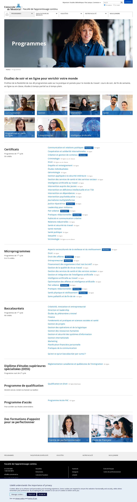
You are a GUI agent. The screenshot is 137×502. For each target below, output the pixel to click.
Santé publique (55, 232)
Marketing (52, 341)
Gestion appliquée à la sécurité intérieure (67, 176)
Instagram (75, 472)
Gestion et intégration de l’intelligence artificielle (70, 274)
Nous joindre (113, 455)
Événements (39, 472)
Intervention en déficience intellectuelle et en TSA (71, 189)
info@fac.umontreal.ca (11, 474)
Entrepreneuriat (45, 135)
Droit (50, 162)
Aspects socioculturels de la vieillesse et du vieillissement (74, 249)
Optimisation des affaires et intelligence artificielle (71, 281)
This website (108, 5)
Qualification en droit (58, 383)
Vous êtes (60, 455)
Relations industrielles (58, 221)
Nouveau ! (89, 148)
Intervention (76, 113)
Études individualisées (58, 169)
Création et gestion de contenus (63, 155)
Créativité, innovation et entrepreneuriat (67, 306)
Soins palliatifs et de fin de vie (61, 296)
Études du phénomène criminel (62, 313)
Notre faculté (88, 455)
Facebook (75, 469)
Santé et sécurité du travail (60, 225)
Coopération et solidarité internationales (67, 151)
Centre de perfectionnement (64, 440)
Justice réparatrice (56, 203)
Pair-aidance (53, 210)
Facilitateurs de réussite (39, 455)
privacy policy (20, 498)
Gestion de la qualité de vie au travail (65, 267)
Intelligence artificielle (81, 135)
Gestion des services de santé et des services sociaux (72, 179)
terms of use (32, 498)
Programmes (9, 455)
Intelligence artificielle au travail (62, 182)
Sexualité (52, 235)
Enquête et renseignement (60, 165)
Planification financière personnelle (64, 344)
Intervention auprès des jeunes (62, 186)
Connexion (96, 2)
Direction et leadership (58, 310)
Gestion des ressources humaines (63, 331)
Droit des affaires (56, 256)
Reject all (31, 494)
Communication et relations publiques (65, 147)
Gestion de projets (56, 324)
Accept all (42, 494)
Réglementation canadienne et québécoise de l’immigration (75, 364)
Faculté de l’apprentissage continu (40, 9)
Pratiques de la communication (62, 348)
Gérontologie (54, 172)
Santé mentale (54, 228)
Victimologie (53, 239)
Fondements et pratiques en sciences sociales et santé (73, 320)
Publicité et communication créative (64, 218)
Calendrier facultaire (42, 475)
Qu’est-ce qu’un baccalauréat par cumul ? (67, 353)
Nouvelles (39, 469)
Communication (12, 113)
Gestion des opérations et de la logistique (67, 327)
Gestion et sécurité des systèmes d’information (70, 334)
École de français (101, 440)
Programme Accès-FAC (58, 400)
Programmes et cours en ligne (15, 134)
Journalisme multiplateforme (61, 200)
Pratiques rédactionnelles (59, 214)
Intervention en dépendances (61, 193)
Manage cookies (17, 494)
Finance (51, 317)
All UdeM (117, 5)
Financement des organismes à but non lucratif (70, 264)
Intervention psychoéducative (61, 196)
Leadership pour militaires (60, 207)
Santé (106, 113)
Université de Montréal (12, 7)
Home (8, 69)
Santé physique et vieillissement (63, 292)
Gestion (41, 113)
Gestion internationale (58, 337)
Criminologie (54, 158)
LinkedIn (74, 475)
